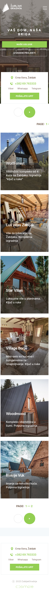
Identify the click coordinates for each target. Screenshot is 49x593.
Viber (11, 88)
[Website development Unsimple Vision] (24, 586)
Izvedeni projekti (24, 53)
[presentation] (18, 112)
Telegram (36, 88)
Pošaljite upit (24, 96)
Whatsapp (22, 88)
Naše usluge (24, 44)
